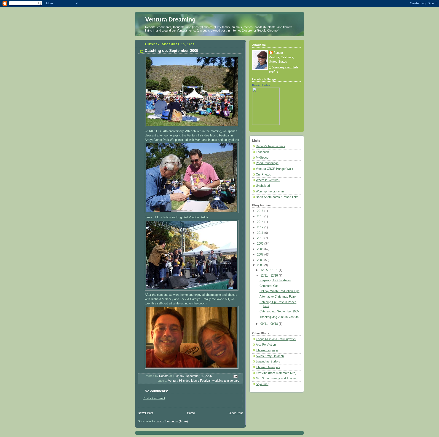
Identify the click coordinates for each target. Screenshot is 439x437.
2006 (260, 260)
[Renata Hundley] (266, 123)
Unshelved (263, 185)
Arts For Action (266, 344)
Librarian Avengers (268, 367)
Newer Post (145, 413)
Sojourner (262, 384)
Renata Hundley (261, 85)
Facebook (262, 152)
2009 (260, 243)
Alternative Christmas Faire (278, 296)
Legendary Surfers (268, 361)
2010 (260, 238)
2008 (260, 249)
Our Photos (263, 174)
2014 (260, 222)
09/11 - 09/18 (269, 323)
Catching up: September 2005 (279, 311)
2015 (260, 216)
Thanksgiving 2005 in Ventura (279, 317)
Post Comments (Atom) (172, 421)
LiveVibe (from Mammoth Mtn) (276, 373)
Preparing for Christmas (275, 280)
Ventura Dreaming (170, 19)
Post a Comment (154, 398)
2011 (260, 232)
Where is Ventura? (268, 180)
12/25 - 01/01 (269, 270)
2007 (260, 254)
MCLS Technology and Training (276, 378)
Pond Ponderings (267, 163)
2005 (260, 265)
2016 (260, 211)
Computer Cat (269, 286)
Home (191, 413)
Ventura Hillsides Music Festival (189, 380)
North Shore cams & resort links (277, 197)
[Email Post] (235, 376)
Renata (278, 52)
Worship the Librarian (270, 191)
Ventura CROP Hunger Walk (274, 169)
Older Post (236, 413)
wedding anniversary (225, 380)
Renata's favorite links (270, 146)
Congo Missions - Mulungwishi (276, 339)
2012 (260, 227)
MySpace (262, 157)
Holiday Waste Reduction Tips (280, 291)
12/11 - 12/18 (269, 275)
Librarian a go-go (267, 350)
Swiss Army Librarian (270, 356)
